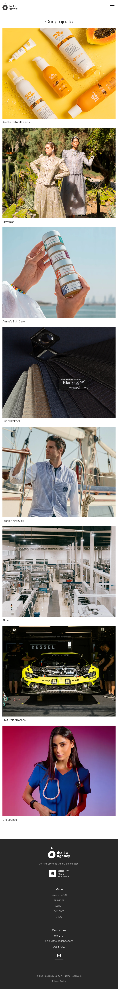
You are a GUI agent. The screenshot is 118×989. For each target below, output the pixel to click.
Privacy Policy (59, 981)
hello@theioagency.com (59, 940)
